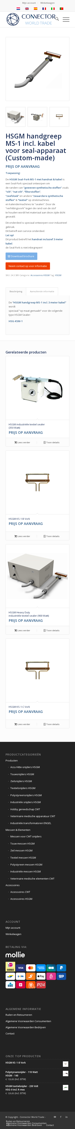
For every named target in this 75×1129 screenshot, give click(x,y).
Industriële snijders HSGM (25, 802)
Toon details (52, 442)
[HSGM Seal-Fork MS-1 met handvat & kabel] (37, 69)
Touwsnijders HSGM (22, 774)
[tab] (16, 291)
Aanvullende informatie (42, 291)
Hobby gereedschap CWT (25, 809)
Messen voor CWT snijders (26, 836)
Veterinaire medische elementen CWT (32, 878)
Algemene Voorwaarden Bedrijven (26, 1027)
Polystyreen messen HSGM (26, 864)
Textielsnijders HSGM (22, 788)
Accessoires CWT (20, 892)
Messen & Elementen (18, 830)
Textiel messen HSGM (23, 857)
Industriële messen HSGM (25, 871)
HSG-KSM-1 (16, 321)
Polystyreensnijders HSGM (26, 795)
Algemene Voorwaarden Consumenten (28, 1021)
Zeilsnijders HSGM (21, 781)
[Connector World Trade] (31, 19)
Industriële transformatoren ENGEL (30, 823)
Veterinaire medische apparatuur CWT (32, 816)
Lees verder (23, 442)
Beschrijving (16, 291)
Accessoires (13, 885)
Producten (12, 760)
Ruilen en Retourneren (19, 1015)
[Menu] (64, 19)
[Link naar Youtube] (55, 1117)
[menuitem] (29, 3)
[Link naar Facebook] (61, 1117)
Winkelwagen (47, 2)
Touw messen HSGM (22, 843)
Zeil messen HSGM (21, 850)
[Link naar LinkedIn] (66, 1117)
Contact (10, 1033)
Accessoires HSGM (40, 275)
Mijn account (29, 2)
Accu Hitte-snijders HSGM (25, 767)
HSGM (58, 275)
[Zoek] (55, 19)
